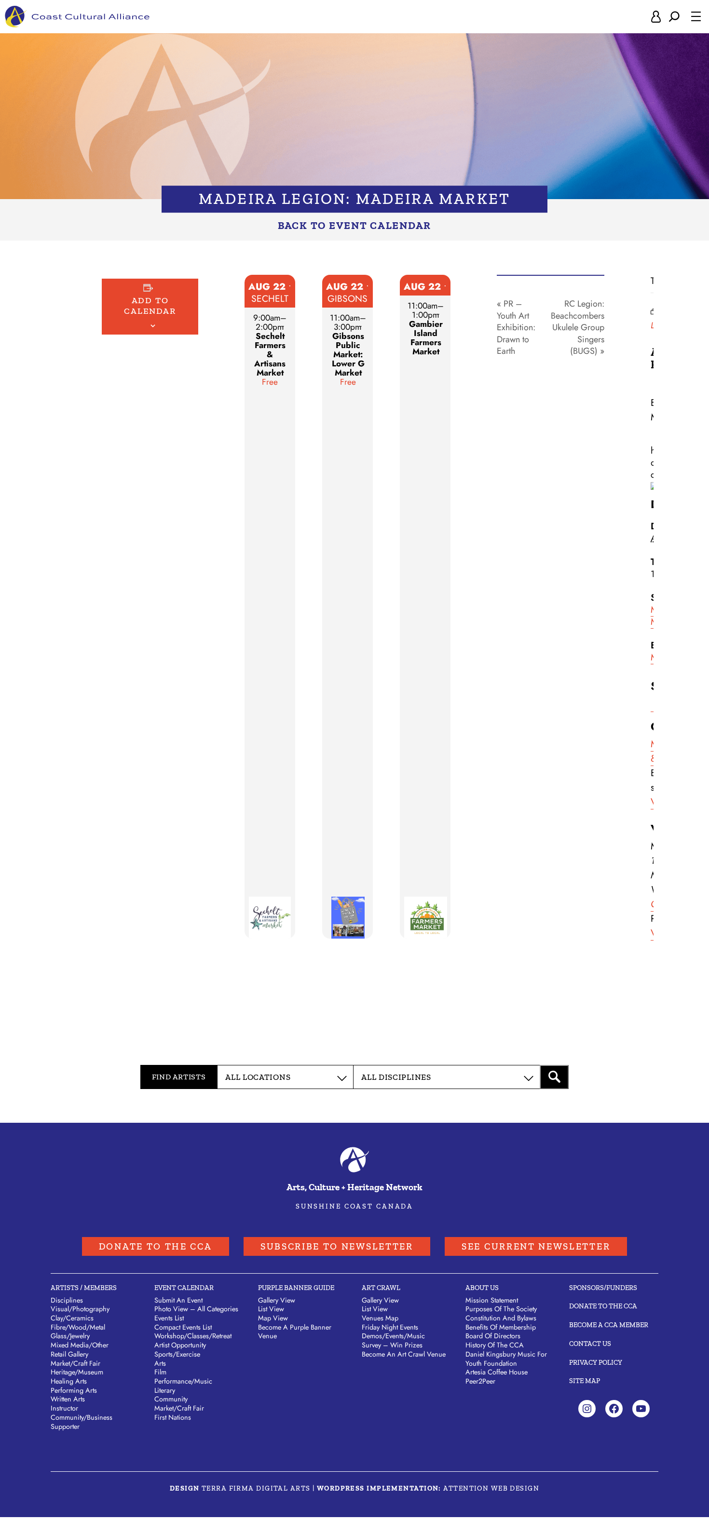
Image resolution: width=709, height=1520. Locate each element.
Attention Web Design (491, 1488)
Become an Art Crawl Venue (404, 1354)
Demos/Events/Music (393, 1336)
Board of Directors (492, 1336)
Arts (160, 1363)
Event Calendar (184, 1287)
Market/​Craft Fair (75, 1363)
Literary (164, 1390)
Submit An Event (178, 1300)
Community (171, 1399)
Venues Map (380, 1318)
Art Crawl (381, 1287)
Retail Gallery (69, 1354)
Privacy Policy (595, 1362)
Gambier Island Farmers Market (426, 337)
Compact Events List (183, 1327)
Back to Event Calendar (354, 225)
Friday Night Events (390, 1327)
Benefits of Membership (500, 1327)
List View (271, 1309)
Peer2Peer (480, 1381)
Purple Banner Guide (296, 1287)
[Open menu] (696, 16)
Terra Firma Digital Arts (256, 1488)
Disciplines (67, 1300)
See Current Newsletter (536, 1246)
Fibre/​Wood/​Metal (78, 1327)
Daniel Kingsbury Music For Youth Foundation (506, 1358)
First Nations (172, 1417)
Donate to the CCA (155, 1246)
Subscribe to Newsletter (336, 1246)
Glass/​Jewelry (70, 1336)
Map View (273, 1318)
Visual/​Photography (80, 1309)
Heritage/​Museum (77, 1372)
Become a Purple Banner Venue (294, 1331)
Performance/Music (183, 1381)
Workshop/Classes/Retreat (193, 1336)
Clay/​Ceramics (72, 1318)
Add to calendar (150, 305)
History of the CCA (494, 1345)
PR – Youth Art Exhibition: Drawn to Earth (516, 327)
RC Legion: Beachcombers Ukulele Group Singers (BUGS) (577, 327)
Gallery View (276, 1300)
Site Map (584, 1380)
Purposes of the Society (501, 1309)
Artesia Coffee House (496, 1372)
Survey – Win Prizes (392, 1345)
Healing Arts (69, 1381)
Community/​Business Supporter (81, 1421)
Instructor (64, 1408)
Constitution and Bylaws (500, 1318)
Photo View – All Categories (196, 1309)
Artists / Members (84, 1287)
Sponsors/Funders (603, 1287)
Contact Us (590, 1343)
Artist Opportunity (180, 1345)
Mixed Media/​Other (80, 1345)
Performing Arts (74, 1390)
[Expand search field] (674, 16)
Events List (169, 1318)
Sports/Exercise (177, 1354)
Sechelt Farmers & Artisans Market (270, 354)
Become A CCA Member (608, 1324)
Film (160, 1372)
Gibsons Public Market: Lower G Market (348, 354)
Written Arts (68, 1399)
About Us (482, 1287)
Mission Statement (491, 1300)
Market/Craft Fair (179, 1408)
